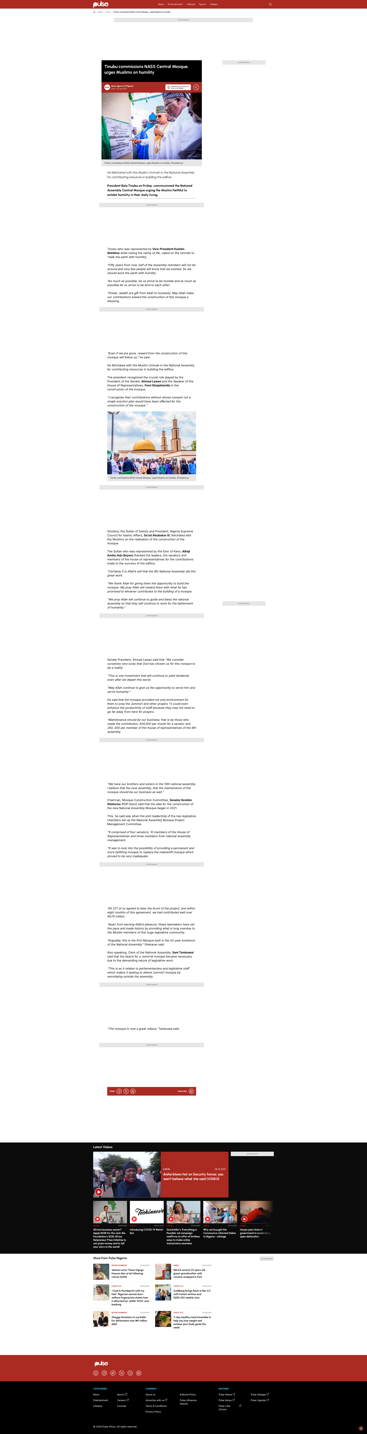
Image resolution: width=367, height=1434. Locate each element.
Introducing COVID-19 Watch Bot (146, 1231)
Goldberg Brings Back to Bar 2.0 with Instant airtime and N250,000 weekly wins (192, 1294)
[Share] (196, 87)
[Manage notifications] (361, 1428)
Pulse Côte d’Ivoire (224, 1408)
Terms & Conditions (156, 1406)
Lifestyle (191, 4)
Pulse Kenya (225, 1400)
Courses (121, 1406)
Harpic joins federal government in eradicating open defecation (255, 1233)
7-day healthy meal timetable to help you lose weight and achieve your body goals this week (192, 1322)
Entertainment (175, 4)
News (161, 4)
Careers (214, 4)
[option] (110, 1226)
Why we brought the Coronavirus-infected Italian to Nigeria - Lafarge (219, 1233)
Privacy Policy (153, 1411)
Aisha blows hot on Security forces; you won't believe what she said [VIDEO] (193, 1176)
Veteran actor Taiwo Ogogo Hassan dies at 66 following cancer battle (128, 1273)
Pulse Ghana (225, 1394)
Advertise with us (155, 1400)
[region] (183, 1225)
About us (150, 1394)
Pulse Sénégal (258, 1394)
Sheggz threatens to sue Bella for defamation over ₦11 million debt (129, 1321)
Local (108, 12)
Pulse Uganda (258, 1400)
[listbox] (183, 1225)
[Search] (271, 4)
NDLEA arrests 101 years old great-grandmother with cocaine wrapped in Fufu (189, 1273)
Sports (202, 4)
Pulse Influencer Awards (188, 1402)
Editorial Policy (188, 1394)
